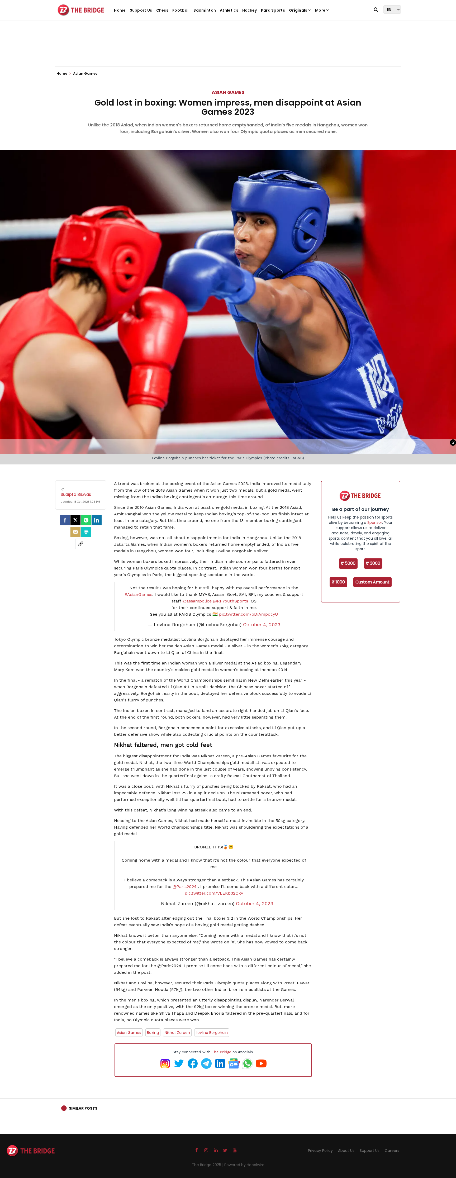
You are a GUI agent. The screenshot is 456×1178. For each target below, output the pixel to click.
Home (120, 10)
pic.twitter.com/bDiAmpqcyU (248, 614)
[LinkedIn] (96, 520)
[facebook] (65, 520)
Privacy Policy (320, 1150)
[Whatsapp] (86, 520)
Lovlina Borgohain (212, 1032)
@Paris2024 (185, 886)
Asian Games (228, 92)
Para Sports (273, 10)
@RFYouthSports (230, 601)
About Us (346, 1150)
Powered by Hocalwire (244, 1164)
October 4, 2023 (262, 624)
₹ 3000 (373, 563)
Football (180, 10)
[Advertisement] (228, 50)
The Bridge (221, 1052)
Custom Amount (372, 582)
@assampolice (197, 601)
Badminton (204, 10)
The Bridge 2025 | (208, 1164)
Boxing (153, 1032)
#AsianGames (138, 594)
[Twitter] (75, 520)
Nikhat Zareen (177, 1032)
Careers (392, 1150)
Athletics (229, 10)
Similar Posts (83, 1108)
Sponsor (374, 522)
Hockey (249, 10)
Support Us (141, 10)
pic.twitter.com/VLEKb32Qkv (214, 893)
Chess (162, 10)
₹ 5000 (348, 563)
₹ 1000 (338, 582)
